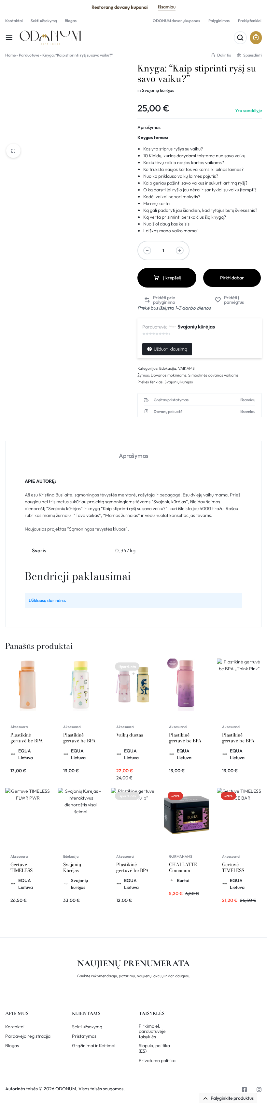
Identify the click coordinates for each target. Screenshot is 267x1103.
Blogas (71, 20)
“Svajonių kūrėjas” (64, 508)
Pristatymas (84, 1036)
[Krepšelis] (256, 37)
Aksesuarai (19, 727)
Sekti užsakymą (44, 20)
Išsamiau (167, 7)
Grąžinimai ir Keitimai (93, 1045)
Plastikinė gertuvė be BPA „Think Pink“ (238, 740)
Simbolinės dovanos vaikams (213, 375)
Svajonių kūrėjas (158, 90)
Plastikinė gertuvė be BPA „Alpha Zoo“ (79, 740)
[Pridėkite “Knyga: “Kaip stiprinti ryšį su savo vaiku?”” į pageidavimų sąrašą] (235, 299)
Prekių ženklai (249, 20)
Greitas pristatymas (171, 400)
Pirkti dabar (232, 278)
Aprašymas (149, 127)
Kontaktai (14, 20)
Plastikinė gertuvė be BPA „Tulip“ (132, 870)
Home (10, 55)
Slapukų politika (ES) (154, 1048)
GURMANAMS (180, 856)
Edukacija (167, 368)
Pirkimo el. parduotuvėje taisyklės (152, 1031)
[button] (168, 299)
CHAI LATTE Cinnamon (183, 867)
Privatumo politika (157, 1060)
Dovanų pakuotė (168, 412)
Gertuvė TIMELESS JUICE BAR (234, 870)
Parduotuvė (29, 55)
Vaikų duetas (129, 734)
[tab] (133, 455)
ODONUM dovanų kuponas (176, 20)
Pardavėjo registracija (27, 1036)
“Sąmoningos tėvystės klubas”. (98, 529)
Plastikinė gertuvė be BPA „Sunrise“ (26, 740)
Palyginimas (219, 20)
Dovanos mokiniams (168, 375)
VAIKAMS (186, 368)
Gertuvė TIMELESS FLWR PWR (22, 870)
